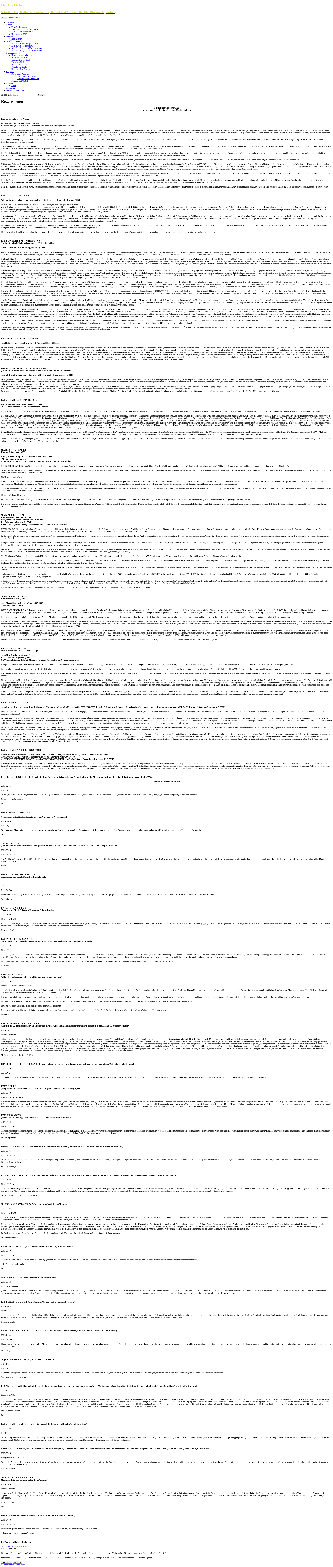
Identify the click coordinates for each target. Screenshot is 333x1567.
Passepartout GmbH (19, 81)
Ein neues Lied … (18, 62)
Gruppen (10, 71)
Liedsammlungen (13, 53)
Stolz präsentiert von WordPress (14, 1546)
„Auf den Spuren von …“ (16, 41)
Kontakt (9, 83)
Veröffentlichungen (19, 27)
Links (13, 85)
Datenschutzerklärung (15, 90)
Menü (4, 18)
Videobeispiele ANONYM (28, 78)
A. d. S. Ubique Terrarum (22, 46)
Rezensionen (16, 39)
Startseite (10, 22)
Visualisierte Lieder (19, 67)
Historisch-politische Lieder (22, 55)
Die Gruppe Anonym (20, 74)
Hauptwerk (10, 36)
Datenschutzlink (8, 1565)
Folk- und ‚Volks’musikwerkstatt (24, 29)
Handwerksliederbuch (20, 64)
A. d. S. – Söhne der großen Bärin (25, 43)
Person (9, 25)
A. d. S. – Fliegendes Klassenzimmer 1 (27, 48)
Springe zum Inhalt (15, 18)
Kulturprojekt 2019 (19, 34)
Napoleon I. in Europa (20, 69)
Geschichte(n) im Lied (20, 60)
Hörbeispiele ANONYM (27, 76)
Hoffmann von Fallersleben (22, 57)
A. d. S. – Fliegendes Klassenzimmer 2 (27, 50)
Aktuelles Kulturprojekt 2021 (23, 32)
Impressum (10, 88)
